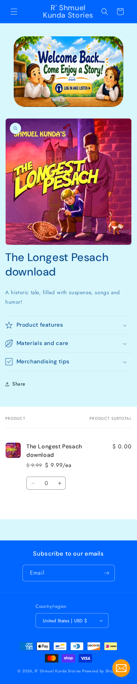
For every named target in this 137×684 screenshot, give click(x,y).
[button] (14, 11)
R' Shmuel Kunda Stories (58, 671)
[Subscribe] (107, 573)
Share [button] (18, 383)
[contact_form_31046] (121, 668)
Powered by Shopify (100, 671)
